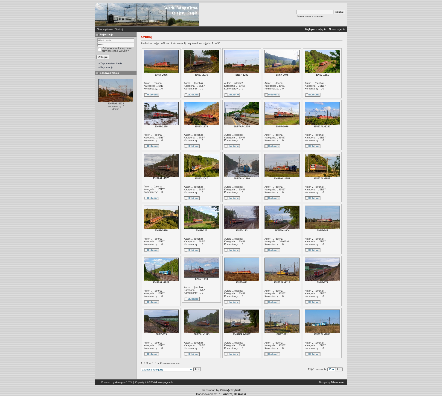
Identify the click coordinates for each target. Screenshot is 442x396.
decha (158, 83)
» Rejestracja (105, 67)
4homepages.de (164, 382)
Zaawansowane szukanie (310, 16)
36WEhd (284, 241)
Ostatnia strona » (170, 363)
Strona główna (105, 29)
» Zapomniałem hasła (110, 63)
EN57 (161, 85)
